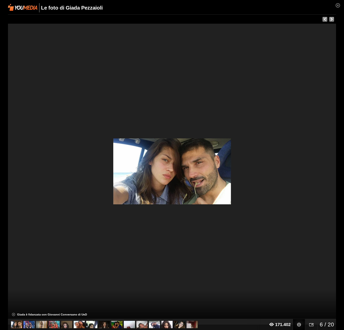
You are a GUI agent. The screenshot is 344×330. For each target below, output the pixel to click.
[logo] (22, 7)
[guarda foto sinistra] (41, 171)
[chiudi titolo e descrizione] (13, 314)
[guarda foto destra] (205, 171)
